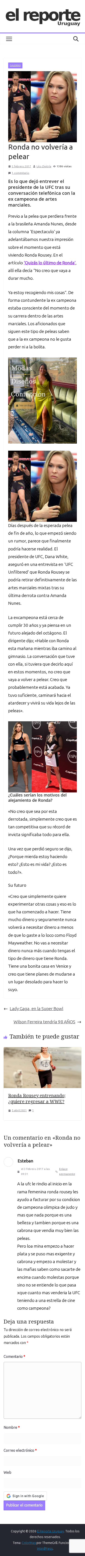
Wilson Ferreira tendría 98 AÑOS (44, 1021)
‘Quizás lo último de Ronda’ (49, 262)
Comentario (14, 1356)
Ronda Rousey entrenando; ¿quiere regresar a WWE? (37, 1098)
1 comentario (20, 173)
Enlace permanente (67, 1171)
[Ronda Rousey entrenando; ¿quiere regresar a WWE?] (42, 1051)
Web (7, 1472)
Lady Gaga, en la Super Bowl (36, 1008)
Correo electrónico (20, 1450)
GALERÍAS (15, 65)
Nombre (12, 1427)
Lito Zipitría (43, 166)
